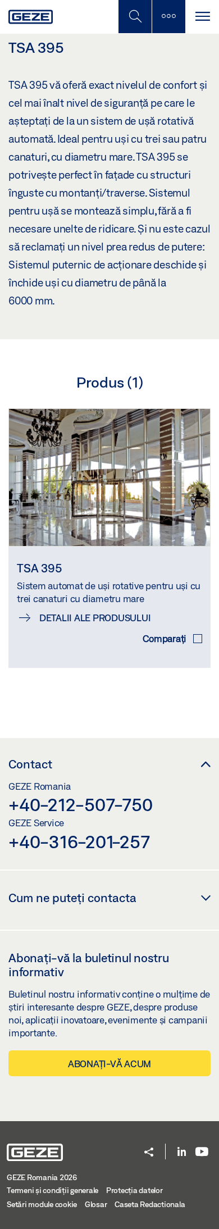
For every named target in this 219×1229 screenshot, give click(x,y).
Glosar (96, 1204)
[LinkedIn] (182, 1152)
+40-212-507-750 (80, 804)
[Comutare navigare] (202, 16)
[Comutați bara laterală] (168, 16)
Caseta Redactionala (150, 1204)
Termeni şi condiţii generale (52, 1190)
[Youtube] (201, 1152)
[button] (148, 1152)
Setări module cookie (42, 1204)
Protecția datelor (134, 1190)
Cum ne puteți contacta (72, 897)
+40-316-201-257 (78, 841)
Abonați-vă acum (109, 1063)
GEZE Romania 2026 (42, 1177)
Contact (30, 764)
